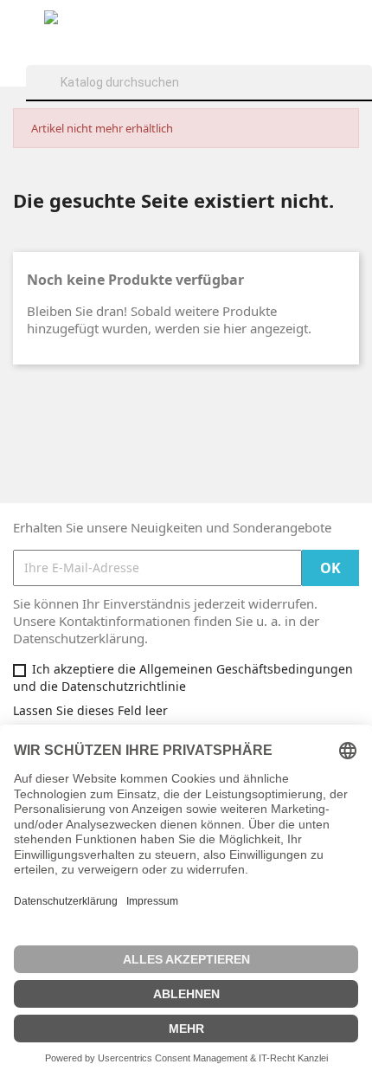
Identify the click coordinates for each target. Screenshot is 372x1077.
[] (365, 99)
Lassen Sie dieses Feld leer (90, 710)
